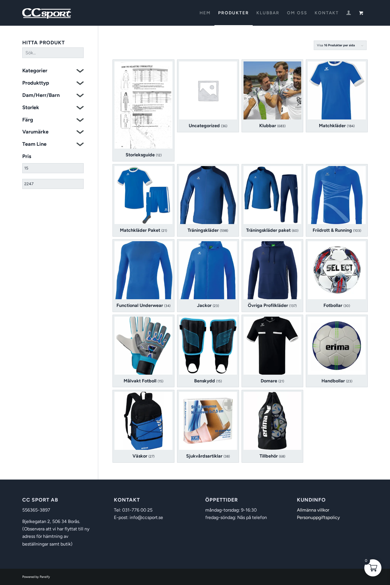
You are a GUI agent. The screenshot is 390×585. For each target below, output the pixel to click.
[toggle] (80, 71)
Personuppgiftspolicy (318, 517)
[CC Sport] (46, 12)
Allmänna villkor (313, 510)
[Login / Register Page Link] (349, 13)
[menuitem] (205, 12)
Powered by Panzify (36, 577)
